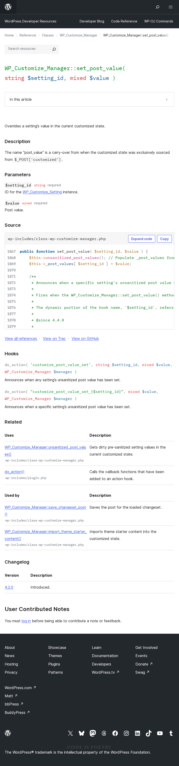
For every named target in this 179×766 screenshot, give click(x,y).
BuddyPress (17, 712)
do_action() (14, 471)
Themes (55, 655)
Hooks (12, 353)
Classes (48, 35)
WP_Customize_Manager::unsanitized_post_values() (45, 451)
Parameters (18, 174)
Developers (101, 664)
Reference (28, 35)
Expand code (141, 239)
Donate (144, 664)
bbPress (14, 704)
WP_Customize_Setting (42, 192)
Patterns (55, 672)
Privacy (11, 672)
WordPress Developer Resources (30, 21)
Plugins (54, 664)
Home (9, 35)
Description (17, 141)
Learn (96, 647)
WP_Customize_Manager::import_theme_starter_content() (46, 535)
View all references (21, 338)
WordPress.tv (106, 672)
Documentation (105, 655)
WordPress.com (20, 687)
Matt (11, 696)
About (10, 647)
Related (13, 422)
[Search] (54, 49)
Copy (164, 239)
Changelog (17, 562)
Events (141, 655)
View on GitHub (85, 338)
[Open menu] (171, 7)
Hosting (11, 664)
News (9, 655)
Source (13, 225)
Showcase (57, 647)
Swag (142, 672)
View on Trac (54, 338)
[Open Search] (157, 7)
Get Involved (146, 647)
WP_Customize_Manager (78, 35)
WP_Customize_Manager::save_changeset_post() (45, 511)
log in (26, 621)
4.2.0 (9, 587)
